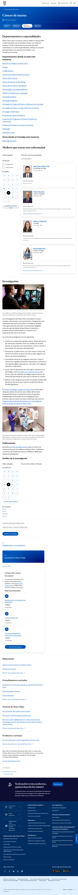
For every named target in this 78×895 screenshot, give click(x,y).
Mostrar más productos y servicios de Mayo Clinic (16, 744)
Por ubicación (6, 160)
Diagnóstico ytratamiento (16, 25)
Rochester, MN (9, 164)
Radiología (6, 129)
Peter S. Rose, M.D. (39, 192)
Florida (4, 511)
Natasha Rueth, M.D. (39, 248)
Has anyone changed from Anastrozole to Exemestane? (13, 634)
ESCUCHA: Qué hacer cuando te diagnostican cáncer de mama (20, 740)
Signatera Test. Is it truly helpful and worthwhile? (15, 601)
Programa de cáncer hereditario (13, 115)
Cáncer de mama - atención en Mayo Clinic (14, 527)
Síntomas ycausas (7, 25)
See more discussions (15, 647)
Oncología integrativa (10, 100)
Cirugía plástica (7, 71)
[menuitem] (6, 25)
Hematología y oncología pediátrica (14, 89)
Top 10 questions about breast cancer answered (16, 711)
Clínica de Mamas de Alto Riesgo (14, 82)
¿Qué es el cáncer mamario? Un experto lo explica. (16, 665)
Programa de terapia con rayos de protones (17, 125)
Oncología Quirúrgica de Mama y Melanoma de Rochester (22, 104)
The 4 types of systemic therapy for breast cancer (16, 715)
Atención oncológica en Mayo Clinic (15, 63)
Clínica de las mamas (9, 78)
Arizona (4, 509)
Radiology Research (9, 141)
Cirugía (5, 67)
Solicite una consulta (10, 534)
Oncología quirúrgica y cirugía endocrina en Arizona (20, 108)
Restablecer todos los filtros (10, 207)
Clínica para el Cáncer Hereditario (14, 86)
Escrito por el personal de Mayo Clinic (13, 523)
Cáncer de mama (14, 15)
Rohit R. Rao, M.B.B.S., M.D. (41, 166)
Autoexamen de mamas (9, 669)
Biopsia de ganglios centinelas (11, 691)
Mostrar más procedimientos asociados (13, 699)
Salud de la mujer (8, 132)
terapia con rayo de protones (29, 372)
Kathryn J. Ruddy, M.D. (40, 221)
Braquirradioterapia (8, 695)
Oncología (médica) (9, 97)
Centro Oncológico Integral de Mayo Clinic (19, 389)
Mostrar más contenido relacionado (12, 673)
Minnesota (5, 513)
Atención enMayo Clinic (38, 25)
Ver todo (4, 516)
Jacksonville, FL (9, 167)
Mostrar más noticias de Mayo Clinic (13, 728)
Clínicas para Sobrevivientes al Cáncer (16, 74)
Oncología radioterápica (11, 111)
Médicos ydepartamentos (27, 25)
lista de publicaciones (19, 447)
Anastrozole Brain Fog (11, 618)
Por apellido (5, 171)
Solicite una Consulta (10, 20)
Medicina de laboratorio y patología (14, 93)
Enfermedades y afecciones (11, 9)
